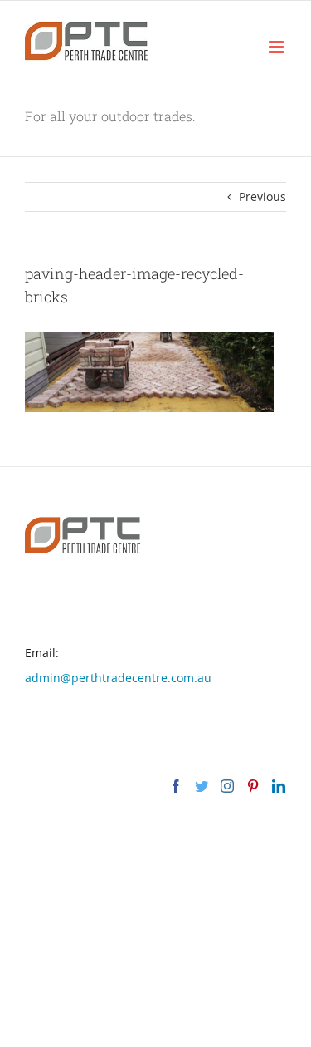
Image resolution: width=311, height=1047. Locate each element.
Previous (262, 196)
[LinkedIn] (278, 786)
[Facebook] (175, 786)
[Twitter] (201, 786)
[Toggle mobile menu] (277, 47)
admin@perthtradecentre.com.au (118, 678)
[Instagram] (227, 786)
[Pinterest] (253, 786)
